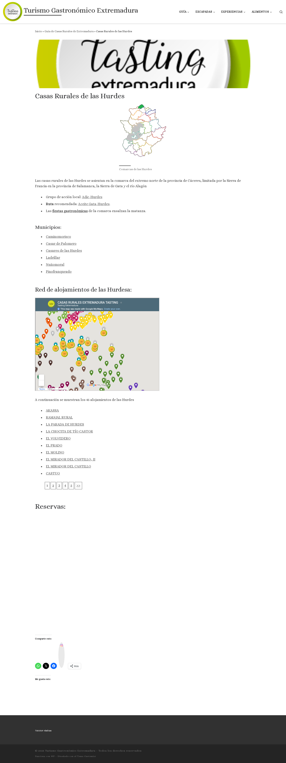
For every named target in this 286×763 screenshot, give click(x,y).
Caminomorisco (58, 237)
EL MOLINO (55, 452)
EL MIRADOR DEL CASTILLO (68, 466)
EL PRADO (54, 445)
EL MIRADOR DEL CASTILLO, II (70, 459)
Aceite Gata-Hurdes (94, 204)
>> (78, 485)
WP (53, 756)
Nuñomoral (55, 265)
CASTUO (53, 473)
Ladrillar (53, 258)
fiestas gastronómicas (70, 211)
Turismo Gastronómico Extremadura (70, 750)
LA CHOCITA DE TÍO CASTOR (69, 431)
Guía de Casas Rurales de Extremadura (69, 31)
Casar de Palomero (61, 244)
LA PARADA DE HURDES (65, 424)
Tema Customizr (86, 756)
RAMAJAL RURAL (59, 417)
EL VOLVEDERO (58, 438)
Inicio (38, 31)
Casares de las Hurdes (64, 251)
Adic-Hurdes (92, 197)
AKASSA (52, 410)
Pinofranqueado (59, 271)
